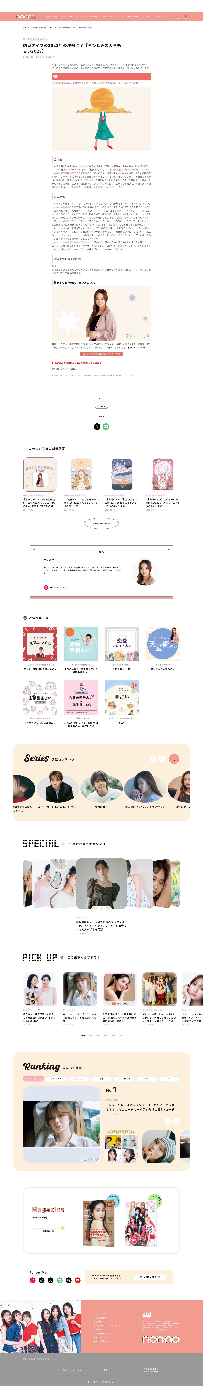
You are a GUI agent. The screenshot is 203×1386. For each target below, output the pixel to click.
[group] (61, 1124)
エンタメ (156, 16)
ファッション (81, 16)
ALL (33, 1078)
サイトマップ (99, 1314)
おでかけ (147, 16)
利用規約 (97, 1322)
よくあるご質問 (100, 1318)
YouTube (78, 1280)
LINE (106, 426)
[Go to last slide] (152, 759)
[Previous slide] (94, 909)
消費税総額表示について (104, 1333)
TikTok (41, 1280)
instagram (32, 1280)
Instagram (46, 587)
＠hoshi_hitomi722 (137, 347)
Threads (69, 1280)
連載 (63, 16)
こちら (164, 1330)
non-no (161, 1339)
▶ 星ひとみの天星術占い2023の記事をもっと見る (77, 362)
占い (165, 16)
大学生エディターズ (111, 16)
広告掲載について (101, 1329)
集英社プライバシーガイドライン (107, 1325)
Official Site (57, 587)
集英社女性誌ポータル (103, 1341)
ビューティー (95, 16)
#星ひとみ (101, 406)
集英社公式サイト (101, 1337)
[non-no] (26, 17)
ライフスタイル (134, 16)
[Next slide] (161, 759)
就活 (123, 16)
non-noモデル (53, 16)
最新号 (71, 16)
